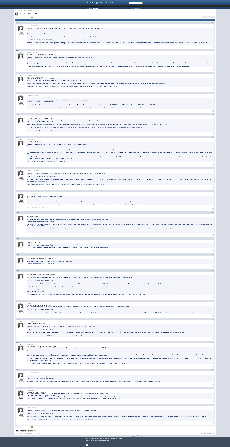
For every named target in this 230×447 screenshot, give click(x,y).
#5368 (212, 190)
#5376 (212, 369)
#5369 (212, 212)
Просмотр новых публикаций (136, 8)
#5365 (212, 114)
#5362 (212, 50)
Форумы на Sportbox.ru (18, 433)
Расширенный (143, 2)
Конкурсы (97, 3)
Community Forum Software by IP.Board (138, 435)
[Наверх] (115, 436)
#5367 (212, 167)
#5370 (212, 238)
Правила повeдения (98, 438)
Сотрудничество (112, 438)
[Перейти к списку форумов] (90, 2)
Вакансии (107, 440)
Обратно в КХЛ (212, 426)
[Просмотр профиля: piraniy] (21, 28)
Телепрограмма (110, 2)
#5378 (212, 404)
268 (30, 17)
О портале (102, 438)
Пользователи (89, 8)
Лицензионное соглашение (90, 440)
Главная (97, 2)
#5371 (212, 254)
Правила (202, 433)
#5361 (212, 22)
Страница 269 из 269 (23, 17)
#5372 (212, 270)
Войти (143, 6)
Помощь (89, 435)
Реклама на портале (118, 438)
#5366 (212, 137)
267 (28, 17)
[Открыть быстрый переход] (143, 8)
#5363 (212, 73)
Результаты (102, 2)
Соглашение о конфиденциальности (209, 433)
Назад (18, 17)
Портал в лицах (107, 438)
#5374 (212, 319)
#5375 (212, 342)
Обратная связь (91, 438)
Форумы (95, 8)
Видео (106, 2)
